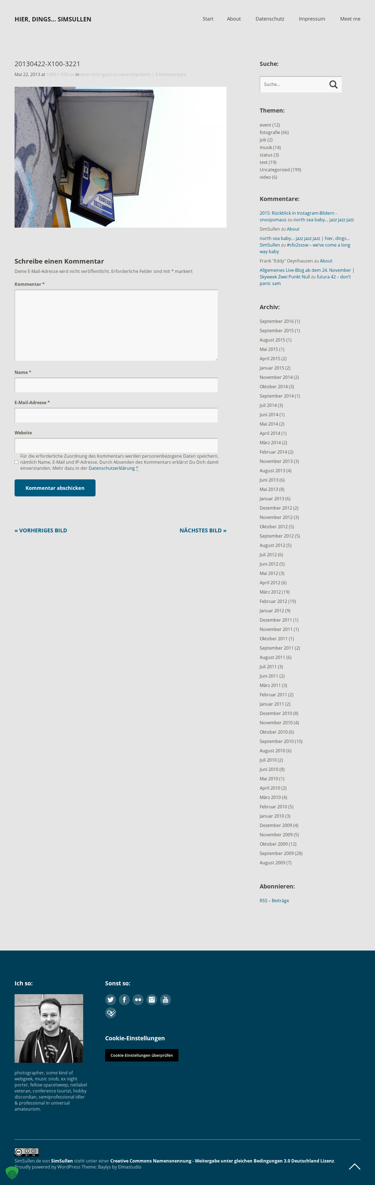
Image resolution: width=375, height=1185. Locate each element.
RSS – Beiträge (274, 901)
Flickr (138, 999)
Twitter (110, 999)
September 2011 (277, 648)
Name (23, 372)
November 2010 (276, 723)
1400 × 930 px (60, 74)
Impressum (312, 19)
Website (23, 433)
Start (208, 19)
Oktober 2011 (274, 639)
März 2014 (270, 443)
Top (354, 1166)
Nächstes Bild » (203, 530)
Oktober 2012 (274, 527)
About (234, 19)
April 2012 (270, 583)
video (265, 177)
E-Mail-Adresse (32, 402)
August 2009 (272, 863)
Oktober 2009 (274, 844)
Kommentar (30, 284)
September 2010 (277, 741)
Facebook (124, 999)
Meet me (350, 19)
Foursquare (110, 1012)
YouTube (165, 999)
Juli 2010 (268, 760)
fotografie (270, 132)
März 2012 (270, 592)
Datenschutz (270, 19)
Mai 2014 (269, 424)
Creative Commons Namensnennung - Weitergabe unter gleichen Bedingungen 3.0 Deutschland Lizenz (222, 1161)
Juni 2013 (269, 480)
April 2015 (270, 359)
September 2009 (277, 853)
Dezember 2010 (276, 713)
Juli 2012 (268, 555)
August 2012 (272, 545)
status (266, 155)
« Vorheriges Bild (41, 530)
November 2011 (276, 629)
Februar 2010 (273, 807)
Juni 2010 (269, 769)
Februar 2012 (273, 601)
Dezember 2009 (276, 825)
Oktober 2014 (274, 387)
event (265, 125)
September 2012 (277, 536)
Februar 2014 (273, 452)
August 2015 (272, 340)
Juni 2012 (269, 564)
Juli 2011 (268, 667)
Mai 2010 (269, 779)
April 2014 (270, 433)
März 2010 (270, 797)
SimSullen (62, 1161)
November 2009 (276, 835)
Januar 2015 (272, 368)
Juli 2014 (268, 405)
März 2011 (270, 685)
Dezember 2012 (276, 508)
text (264, 162)
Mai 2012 (269, 573)
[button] (12, 1173)
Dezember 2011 (276, 620)
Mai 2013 (269, 489)
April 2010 (270, 788)
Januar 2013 (272, 499)
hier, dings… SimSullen (53, 19)
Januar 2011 (272, 704)
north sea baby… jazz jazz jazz (323, 220)
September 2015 (277, 331)
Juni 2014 (269, 415)
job (263, 140)
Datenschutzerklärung (112, 468)
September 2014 (277, 396)
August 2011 (272, 657)
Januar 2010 (272, 816)
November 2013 (276, 461)
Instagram (151, 999)
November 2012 (276, 517)
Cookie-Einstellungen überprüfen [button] (142, 1055)
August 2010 (272, 751)
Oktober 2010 (274, 732)
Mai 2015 (269, 349)
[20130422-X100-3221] (120, 226)
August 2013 (272, 471)
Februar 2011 (273, 695)
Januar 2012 (272, 611)
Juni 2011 (269, 676)
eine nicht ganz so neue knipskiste (115, 74)
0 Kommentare (170, 74)
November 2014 (276, 377)
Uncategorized (275, 170)
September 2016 (277, 321)
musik (266, 147)
